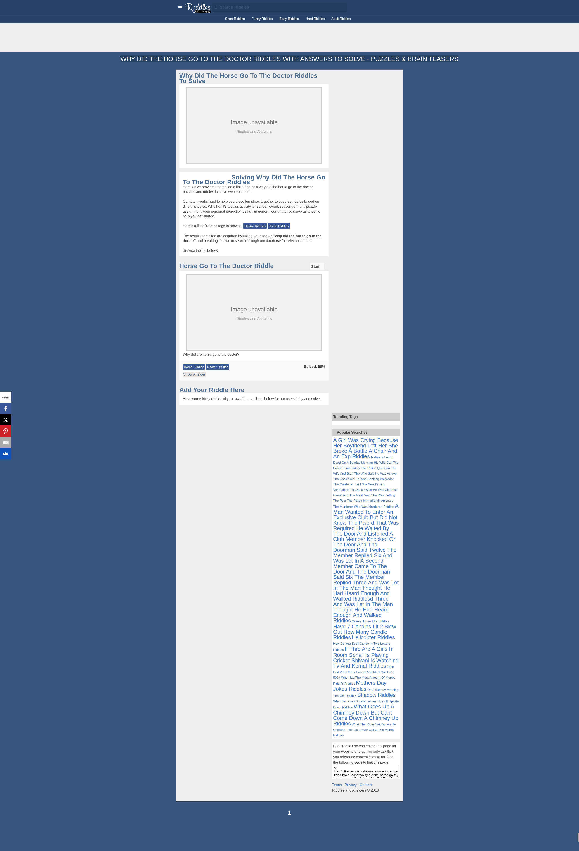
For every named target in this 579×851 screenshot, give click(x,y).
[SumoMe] (5, 453)
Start (315, 266)
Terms (337, 785)
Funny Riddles (262, 19)
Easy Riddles (289, 19)
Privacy (351, 785)
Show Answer (194, 374)
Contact (366, 785)
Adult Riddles (341, 19)
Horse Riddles (279, 226)
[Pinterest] (5, 431)
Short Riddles (235, 19)
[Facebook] (5, 408)
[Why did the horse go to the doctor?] (254, 351)
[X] (5, 420)
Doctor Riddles (255, 226)
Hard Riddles (315, 19)
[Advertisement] (367, 142)
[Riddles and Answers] (198, 12)
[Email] (5, 442)
